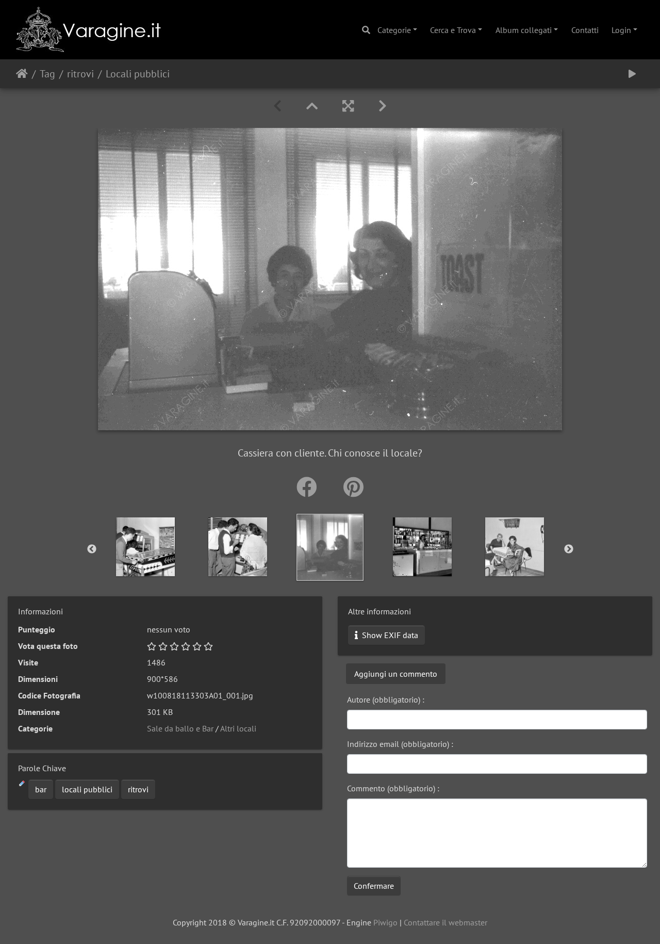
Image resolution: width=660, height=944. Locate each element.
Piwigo (385, 922)
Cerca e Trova (453, 30)
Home (22, 74)
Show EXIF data (389, 635)
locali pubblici (87, 789)
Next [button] (569, 549)
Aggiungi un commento (395, 674)
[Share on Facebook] (309, 487)
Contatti (585, 30)
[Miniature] (312, 106)
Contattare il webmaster (445, 922)
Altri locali (238, 728)
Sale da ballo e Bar (180, 728)
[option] (330, 547)
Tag (47, 73)
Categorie (394, 30)
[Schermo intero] (348, 106)
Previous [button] (92, 549)
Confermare (374, 886)
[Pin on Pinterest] (353, 487)
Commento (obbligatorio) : (393, 788)
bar (40, 789)
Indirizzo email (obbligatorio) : (400, 744)
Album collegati (524, 30)
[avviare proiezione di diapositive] (632, 73)
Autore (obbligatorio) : (385, 699)
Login (621, 30)
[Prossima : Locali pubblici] (382, 106)
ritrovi (80, 73)
